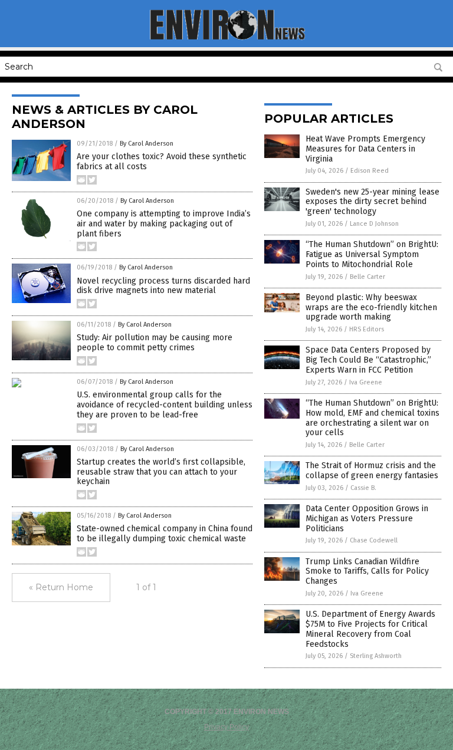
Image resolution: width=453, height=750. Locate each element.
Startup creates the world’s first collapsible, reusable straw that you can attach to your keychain (161, 472)
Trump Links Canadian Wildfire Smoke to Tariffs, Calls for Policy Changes (367, 572)
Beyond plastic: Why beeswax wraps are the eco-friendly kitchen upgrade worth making (371, 307)
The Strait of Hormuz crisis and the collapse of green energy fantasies (372, 470)
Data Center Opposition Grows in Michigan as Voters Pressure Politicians (367, 519)
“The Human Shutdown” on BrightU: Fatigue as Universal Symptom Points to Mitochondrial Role (372, 254)
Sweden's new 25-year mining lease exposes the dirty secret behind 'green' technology (372, 202)
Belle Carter (367, 277)
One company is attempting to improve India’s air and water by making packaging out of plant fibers (164, 224)
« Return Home (61, 587)
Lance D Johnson (374, 224)
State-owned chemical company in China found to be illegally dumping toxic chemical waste (164, 534)
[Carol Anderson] (226, 39)
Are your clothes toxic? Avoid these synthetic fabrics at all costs (162, 162)
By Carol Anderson (146, 143)
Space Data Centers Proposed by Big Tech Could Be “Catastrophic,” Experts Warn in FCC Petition (368, 360)
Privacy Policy (226, 727)
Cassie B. (363, 488)
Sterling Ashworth (376, 656)
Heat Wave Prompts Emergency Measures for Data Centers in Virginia (365, 149)
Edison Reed (369, 171)
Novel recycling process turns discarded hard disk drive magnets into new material (163, 286)
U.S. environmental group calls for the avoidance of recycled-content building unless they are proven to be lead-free (164, 405)
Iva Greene (365, 382)
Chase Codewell (374, 540)
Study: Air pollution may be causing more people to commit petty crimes (154, 343)
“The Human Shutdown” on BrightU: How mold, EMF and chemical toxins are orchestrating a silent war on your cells (372, 418)
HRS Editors (366, 329)
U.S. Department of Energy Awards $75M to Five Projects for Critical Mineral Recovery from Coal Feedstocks (370, 629)
